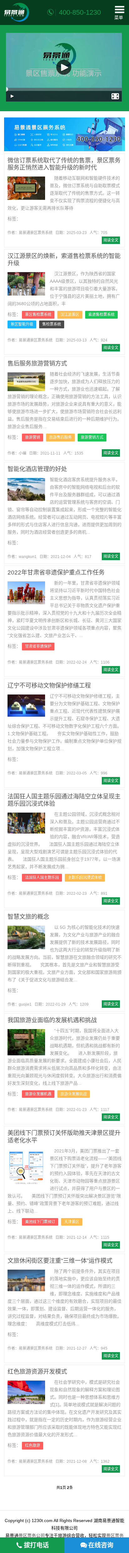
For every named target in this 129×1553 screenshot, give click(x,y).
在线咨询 (100, 1545)
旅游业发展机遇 (38, 1094)
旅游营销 (32, 437)
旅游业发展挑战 (73, 1094)
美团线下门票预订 (40, 1222)
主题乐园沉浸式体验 (85, 877)
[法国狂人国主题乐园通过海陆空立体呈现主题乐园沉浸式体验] (26, 823)
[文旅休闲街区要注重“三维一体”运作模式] (26, 1280)
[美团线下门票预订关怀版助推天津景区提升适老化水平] (26, 1167)
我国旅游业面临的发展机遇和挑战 (52, 1020)
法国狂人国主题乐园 (42, 877)
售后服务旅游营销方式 (37, 363)
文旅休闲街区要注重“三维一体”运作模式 (60, 1260)
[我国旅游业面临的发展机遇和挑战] (26, 1042)
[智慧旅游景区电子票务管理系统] (16, 12)
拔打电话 (36, 1545)
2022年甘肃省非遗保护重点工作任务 (56, 572)
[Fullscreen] (115, 96)
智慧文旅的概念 (28, 916)
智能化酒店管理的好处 (37, 469)
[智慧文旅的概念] (26, 937)
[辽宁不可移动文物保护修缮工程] (26, 705)
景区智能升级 (22, 324)
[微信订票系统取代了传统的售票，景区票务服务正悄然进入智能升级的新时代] (26, 188)
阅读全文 (110, 240)
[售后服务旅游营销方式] (26, 381)
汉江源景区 (69, 314)
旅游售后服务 (60, 437)
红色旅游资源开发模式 (37, 1371)
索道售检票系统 (101, 314)
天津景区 (71, 1222)
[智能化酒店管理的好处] (26, 489)
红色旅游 (32, 1445)
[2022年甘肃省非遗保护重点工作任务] (26, 593)
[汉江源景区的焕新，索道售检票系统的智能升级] (26, 283)
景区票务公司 (31, 1535)
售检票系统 (51, 324)
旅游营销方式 (92, 437)
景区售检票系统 (38, 314)
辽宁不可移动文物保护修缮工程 (49, 685)
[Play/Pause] (12, 96)
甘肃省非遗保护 (38, 646)
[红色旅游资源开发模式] (26, 1392)
